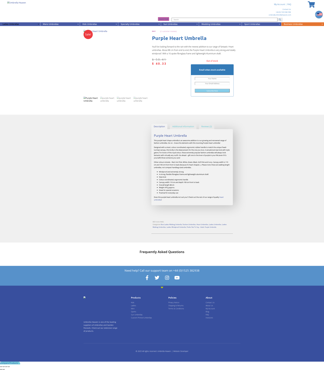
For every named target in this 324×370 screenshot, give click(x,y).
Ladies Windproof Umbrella (176, 227)
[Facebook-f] (147, 277)
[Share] (6, 366)
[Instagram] (167, 277)
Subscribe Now (212, 91)
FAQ (289, 4)
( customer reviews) (168, 31)
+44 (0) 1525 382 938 (283, 12)
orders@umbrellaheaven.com (280, 15)
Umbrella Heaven (164, 351)
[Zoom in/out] (1, 366)
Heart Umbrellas (202, 224)
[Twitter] (157, 277)
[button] (144, 34)
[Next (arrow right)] (4, 369)
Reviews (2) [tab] (206, 126)
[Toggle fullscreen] (4, 366)
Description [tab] (159, 126)
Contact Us (286, 9)
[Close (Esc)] (9, 366)
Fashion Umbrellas (189, 224)
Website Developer (180, 351)
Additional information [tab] (183, 126)
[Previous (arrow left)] (1, 369)
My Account (279, 4)
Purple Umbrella (210, 227)
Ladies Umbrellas (215, 224)
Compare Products (9, 363)
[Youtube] (177, 277)
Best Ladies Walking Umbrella (171, 224)
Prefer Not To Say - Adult (195, 227)
